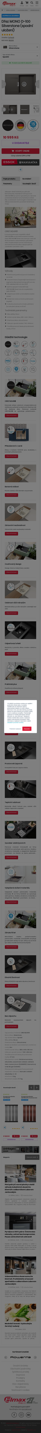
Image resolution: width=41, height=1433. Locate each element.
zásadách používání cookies (15, 722)
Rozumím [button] (27, 729)
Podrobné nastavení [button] (15, 729)
